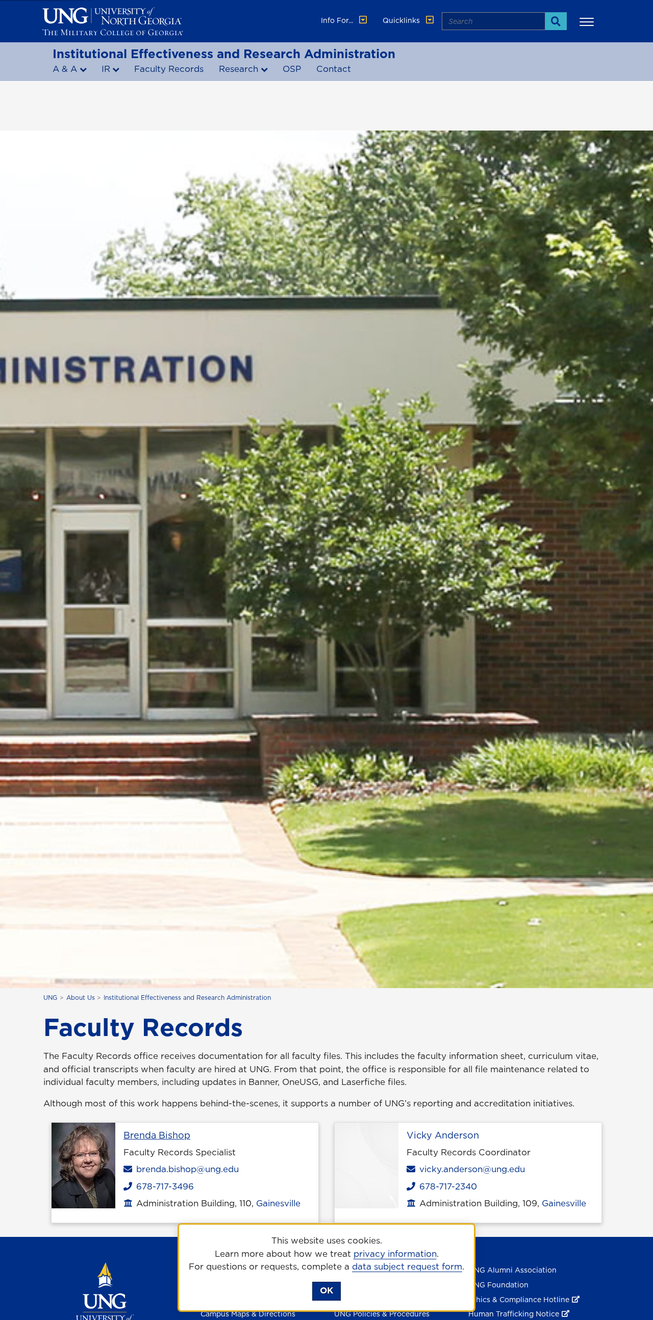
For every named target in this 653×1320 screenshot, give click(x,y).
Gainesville (278, 1203)
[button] (588, 21)
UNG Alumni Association (512, 1270)
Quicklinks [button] (402, 20)
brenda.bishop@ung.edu (187, 1169)
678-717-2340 (446, 1186)
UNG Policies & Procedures (382, 1314)
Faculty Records (169, 69)
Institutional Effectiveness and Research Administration (224, 53)
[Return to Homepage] (104, 1299)
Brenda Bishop (156, 1135)
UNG (50, 997)
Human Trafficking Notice (513, 1314)
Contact (333, 69)
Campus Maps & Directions (247, 1314)
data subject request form (407, 1266)
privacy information (395, 1254)
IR (106, 69)
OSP (292, 69)
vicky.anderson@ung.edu (472, 1169)
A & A (65, 69)
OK (326, 1290)
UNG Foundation (498, 1285)
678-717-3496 (163, 1186)
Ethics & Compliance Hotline (518, 1300)
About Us (80, 997)
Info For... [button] (338, 20)
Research (238, 69)
